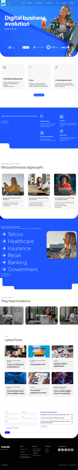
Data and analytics (37, 450)
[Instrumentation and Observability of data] (15, 383)
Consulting (35, 453)
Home (23, 3)
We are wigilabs (39, 3)
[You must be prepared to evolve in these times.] (39, 383)
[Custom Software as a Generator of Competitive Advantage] (15, 357)
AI (30, 360)
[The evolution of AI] (39, 357)
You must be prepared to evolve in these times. (38, 392)
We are (46, 448)
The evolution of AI (37, 364)
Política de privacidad (63, 464)
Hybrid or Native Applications (60, 365)
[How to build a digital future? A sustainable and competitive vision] (62, 383)
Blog (57, 3)
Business (9, 360)
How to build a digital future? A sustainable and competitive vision (62, 394)
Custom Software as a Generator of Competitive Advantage (15, 368)
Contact (71, 3)
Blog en (47, 452)
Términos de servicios (72, 464)
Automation (10, 387)
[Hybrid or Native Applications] (62, 357)
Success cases (49, 3)
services (30, 3)
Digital (9, 361)
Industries (64, 3)
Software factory (36, 448)
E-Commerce (35, 452)
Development (17, 360)
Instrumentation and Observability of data (15, 392)
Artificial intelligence (37, 455)
